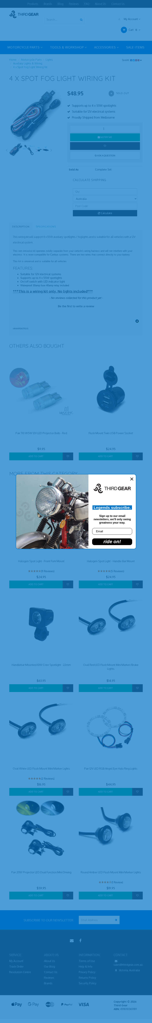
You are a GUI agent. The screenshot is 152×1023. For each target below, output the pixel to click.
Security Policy (87, 983)
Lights (49, 59)
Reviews (74, 3)
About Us (100, 3)
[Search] (81, 19)
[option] (35, 116)
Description (20, 226)
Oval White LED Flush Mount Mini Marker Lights (41, 768)
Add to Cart (36, 456)
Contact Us (118, 3)
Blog (60, 3)
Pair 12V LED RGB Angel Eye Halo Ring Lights (110, 768)
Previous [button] (6, 149)
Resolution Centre (20, 972)
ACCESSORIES (105, 47)
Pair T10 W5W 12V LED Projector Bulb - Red (41, 433)
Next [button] (51, 149)
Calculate (106, 213)
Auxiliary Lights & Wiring (27, 63)
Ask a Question (106, 155)
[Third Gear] (23, 14)
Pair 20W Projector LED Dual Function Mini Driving (41, 872)
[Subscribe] (115, 920)
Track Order (16, 966)
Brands (48, 3)
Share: (126, 60)
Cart (132, 29)
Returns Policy (87, 977)
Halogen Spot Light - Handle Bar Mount (111, 561)
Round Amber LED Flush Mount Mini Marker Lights (111, 872)
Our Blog (49, 966)
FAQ (86, 3)
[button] (76, 305)
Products (32, 3)
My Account (131, 19)
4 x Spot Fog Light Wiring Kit (30, 67)
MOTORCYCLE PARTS (24, 47)
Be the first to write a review (76, 306)
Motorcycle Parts (31, 59)
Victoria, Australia (129, 970)
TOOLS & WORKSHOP (67, 47)
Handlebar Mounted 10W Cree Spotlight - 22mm (41, 665)
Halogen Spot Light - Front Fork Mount (41, 561)
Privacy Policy (87, 972)
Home (12, 59)
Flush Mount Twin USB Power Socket (111, 433)
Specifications (46, 226)
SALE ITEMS (135, 47)
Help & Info (85, 966)
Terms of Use (87, 961)
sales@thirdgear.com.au (128, 964)
